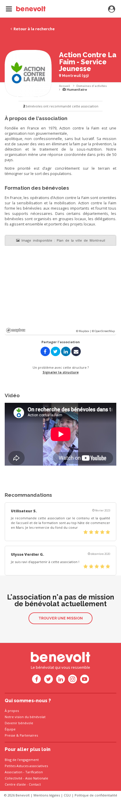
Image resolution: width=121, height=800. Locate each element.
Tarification (34, 772)
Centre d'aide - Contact (23, 784)
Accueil (64, 85)
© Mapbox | (84, 331)
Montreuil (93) (75, 75)
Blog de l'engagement (22, 759)
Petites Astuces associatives (26, 766)
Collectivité (13, 778)
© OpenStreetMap (103, 331)
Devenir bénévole (19, 723)
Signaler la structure (61, 372)
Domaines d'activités (91, 85)
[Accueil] (26, 9)
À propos (12, 710)
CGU (67, 795)
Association (13, 772)
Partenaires (29, 735)
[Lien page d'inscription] (111, 9)
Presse (10, 735)
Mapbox (15, 330)
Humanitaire (76, 90)
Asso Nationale (36, 778)
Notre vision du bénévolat (25, 717)
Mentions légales (46, 795)
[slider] (96, 532)
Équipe (10, 729)
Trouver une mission (60, 618)
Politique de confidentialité (96, 795)
